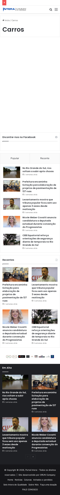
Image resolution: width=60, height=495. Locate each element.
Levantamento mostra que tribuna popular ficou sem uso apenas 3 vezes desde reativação (39, 204)
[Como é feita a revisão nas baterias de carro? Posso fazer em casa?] (30, 85)
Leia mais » (12, 119)
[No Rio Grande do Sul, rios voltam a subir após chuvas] (11, 172)
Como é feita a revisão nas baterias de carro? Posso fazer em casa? (28, 53)
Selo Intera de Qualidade (15, 484)
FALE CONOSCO (30, 489)
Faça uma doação (48, 484)
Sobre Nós (33, 484)
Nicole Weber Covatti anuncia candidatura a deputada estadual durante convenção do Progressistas (39, 222)
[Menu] (56, 10)
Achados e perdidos (42, 479)
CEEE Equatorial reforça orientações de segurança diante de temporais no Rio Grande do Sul (37, 240)
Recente (44, 158)
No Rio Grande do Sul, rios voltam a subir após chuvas (38, 170)
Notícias (18, 479)
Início (7, 20)
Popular (15, 158)
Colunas (28, 479)
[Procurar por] (50, 10)
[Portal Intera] (14, 9)
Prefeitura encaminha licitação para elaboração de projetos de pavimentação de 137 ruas (39, 186)
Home (10, 479)
